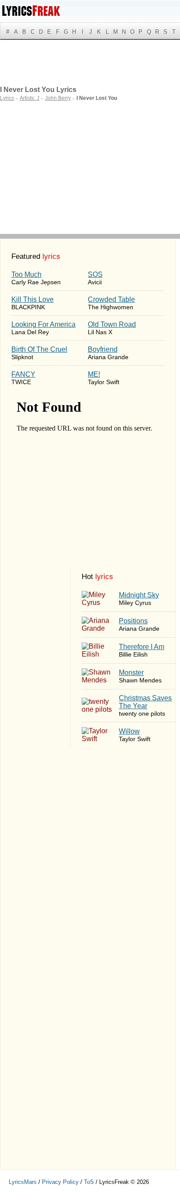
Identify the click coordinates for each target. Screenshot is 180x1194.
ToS (89, 1182)
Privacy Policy (60, 1182)
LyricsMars (23, 1182)
